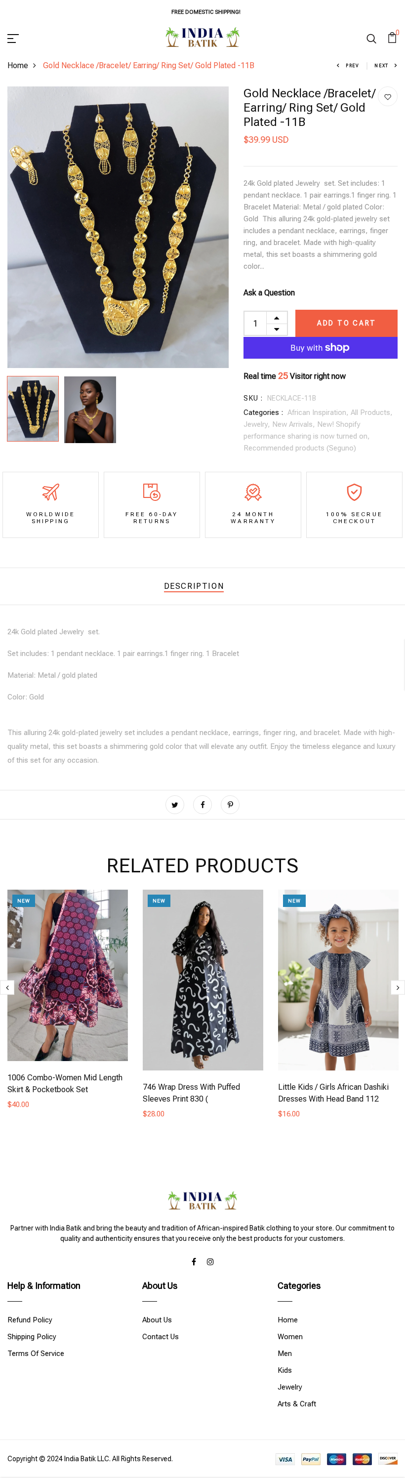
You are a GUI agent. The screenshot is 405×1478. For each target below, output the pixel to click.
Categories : (263, 412)
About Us (157, 1319)
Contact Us (160, 1336)
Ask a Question (269, 292)
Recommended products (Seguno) (299, 448)
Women (290, 1336)
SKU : (253, 398)
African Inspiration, (319, 412)
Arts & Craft (297, 1403)
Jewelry (290, 1387)
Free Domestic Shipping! (206, 12)
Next (381, 65)
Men (285, 1353)
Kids (285, 1370)
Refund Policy (29, 1319)
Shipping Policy (31, 1336)
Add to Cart (346, 323)
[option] (118, 227)
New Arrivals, (294, 424)
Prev (353, 65)
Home (17, 65)
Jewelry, (257, 424)
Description (194, 586)
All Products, (372, 412)
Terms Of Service (35, 1353)
